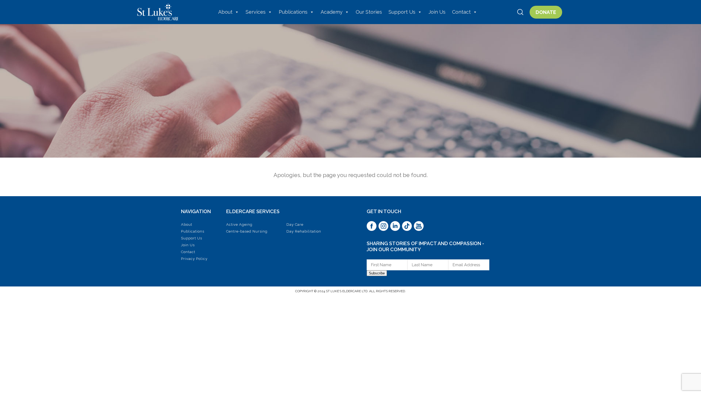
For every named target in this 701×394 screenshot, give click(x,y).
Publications (293, 12)
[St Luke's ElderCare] (158, 12)
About (225, 12)
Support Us (402, 12)
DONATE (546, 12)
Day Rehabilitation (303, 231)
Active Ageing (239, 224)
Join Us (437, 12)
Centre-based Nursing (247, 231)
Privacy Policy (194, 259)
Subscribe (377, 273)
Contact (461, 12)
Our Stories (369, 12)
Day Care (294, 224)
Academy (332, 12)
